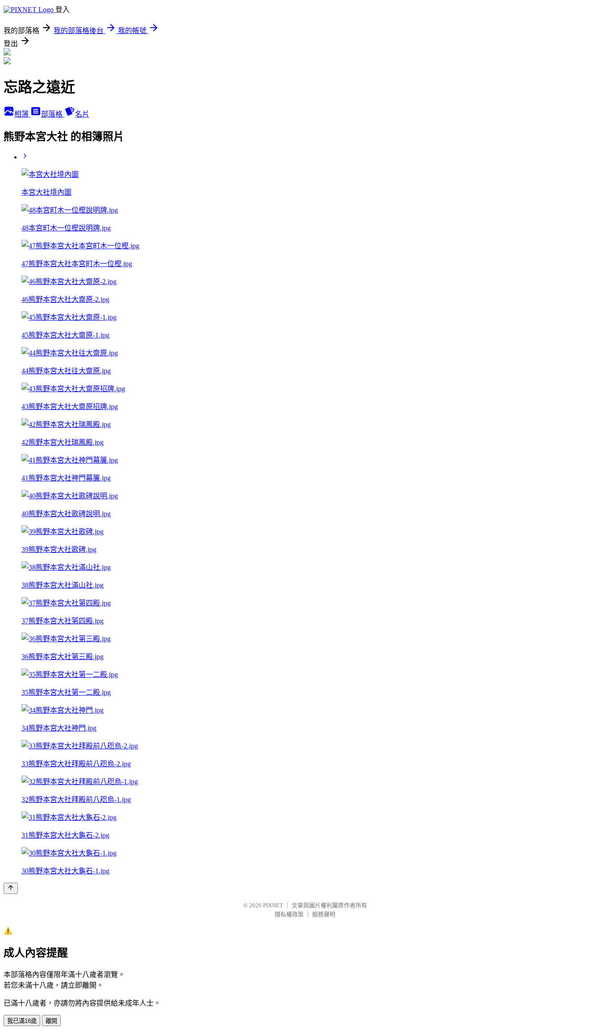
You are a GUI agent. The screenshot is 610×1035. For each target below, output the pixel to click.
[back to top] (11, 888)
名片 (82, 114)
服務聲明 (323, 914)
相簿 (22, 114)
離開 (51, 1021)
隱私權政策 (289, 914)
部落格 (52, 114)
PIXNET (273, 905)
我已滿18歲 (22, 1021)
